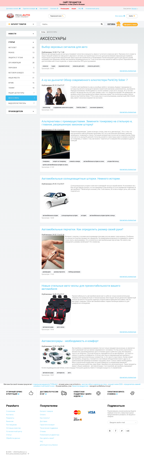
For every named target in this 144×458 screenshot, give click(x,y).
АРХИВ (21, 83)
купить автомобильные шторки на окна (55, 165)
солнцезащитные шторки (69, 215)
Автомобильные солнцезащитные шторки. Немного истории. (81, 178)
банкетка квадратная (80, 386)
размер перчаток (59, 272)
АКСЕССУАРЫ (21, 98)
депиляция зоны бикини (49, 445)
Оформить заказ (130, 24)
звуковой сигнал (64, 66)
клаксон (45, 66)
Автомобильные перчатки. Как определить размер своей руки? (82, 229)
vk (109, 431)
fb (115, 431)
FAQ (80, 8)
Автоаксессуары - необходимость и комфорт (70, 341)
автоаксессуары (48, 327)
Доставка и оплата (12, 8)
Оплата (42, 415)
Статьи (43, 32)
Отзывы (43, 431)
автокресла (60, 373)
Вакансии (9, 421)
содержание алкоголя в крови (63, 107)
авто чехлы (60, 327)
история (83, 215)
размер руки (47, 272)
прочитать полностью (128, 71)
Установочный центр (92, 8)
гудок (53, 66)
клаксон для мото (93, 66)
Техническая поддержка (49, 428)
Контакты (54, 8)
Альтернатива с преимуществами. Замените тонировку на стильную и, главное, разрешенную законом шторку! (87, 123)
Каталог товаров (46, 411)
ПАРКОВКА (21, 68)
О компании (10, 411)
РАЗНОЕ (21, 52)
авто (69, 373)
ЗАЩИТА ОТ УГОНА (21, 57)
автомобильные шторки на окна (93, 161)
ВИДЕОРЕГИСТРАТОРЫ (21, 103)
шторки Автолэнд (113, 161)
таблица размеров (74, 272)
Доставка (43, 421)
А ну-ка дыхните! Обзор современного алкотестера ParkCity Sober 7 (85, 80)
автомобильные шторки (50, 215)
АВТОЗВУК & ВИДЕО (21, 73)
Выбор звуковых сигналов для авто (64, 47)
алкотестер (46, 107)
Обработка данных (13, 438)
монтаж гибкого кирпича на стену (94, 384)
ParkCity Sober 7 (81, 107)
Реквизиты (10, 418)
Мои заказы (119, 16)
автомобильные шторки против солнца (102, 215)
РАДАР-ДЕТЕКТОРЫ (21, 93)
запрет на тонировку (59, 161)
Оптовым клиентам (13, 428)
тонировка (46, 161)
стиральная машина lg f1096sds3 (45, 384)
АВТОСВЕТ (21, 47)
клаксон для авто (78, 66)
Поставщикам (11, 425)
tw (121, 431)
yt (127, 431)
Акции (74, 8)
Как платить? (44, 8)
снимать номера (74, 161)
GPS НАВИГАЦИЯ (21, 63)
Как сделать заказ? (47, 438)
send (136, 422)
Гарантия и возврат (29, 8)
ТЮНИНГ (21, 88)
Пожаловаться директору (49, 435)
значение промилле (96, 107)
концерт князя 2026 (115, 384)
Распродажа (65, 8)
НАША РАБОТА (21, 78)
